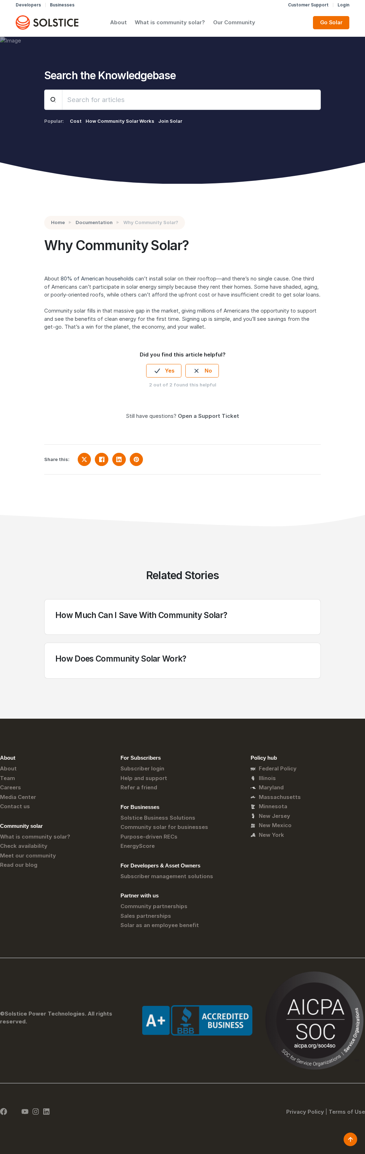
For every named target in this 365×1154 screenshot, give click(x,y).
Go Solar (331, 22)
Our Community (234, 22)
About (118, 22)
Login (343, 4)
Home (58, 222)
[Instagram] (35, 1111)
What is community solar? (170, 22)
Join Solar (170, 121)
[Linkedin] (46, 1111)
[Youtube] (25, 1111)
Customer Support (308, 4)
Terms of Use (347, 1111)
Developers (28, 4)
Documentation (94, 222)
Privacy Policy (305, 1111)
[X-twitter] (14, 1111)
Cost (76, 121)
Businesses (62, 4)
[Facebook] (3, 1111)
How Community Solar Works (120, 121)
